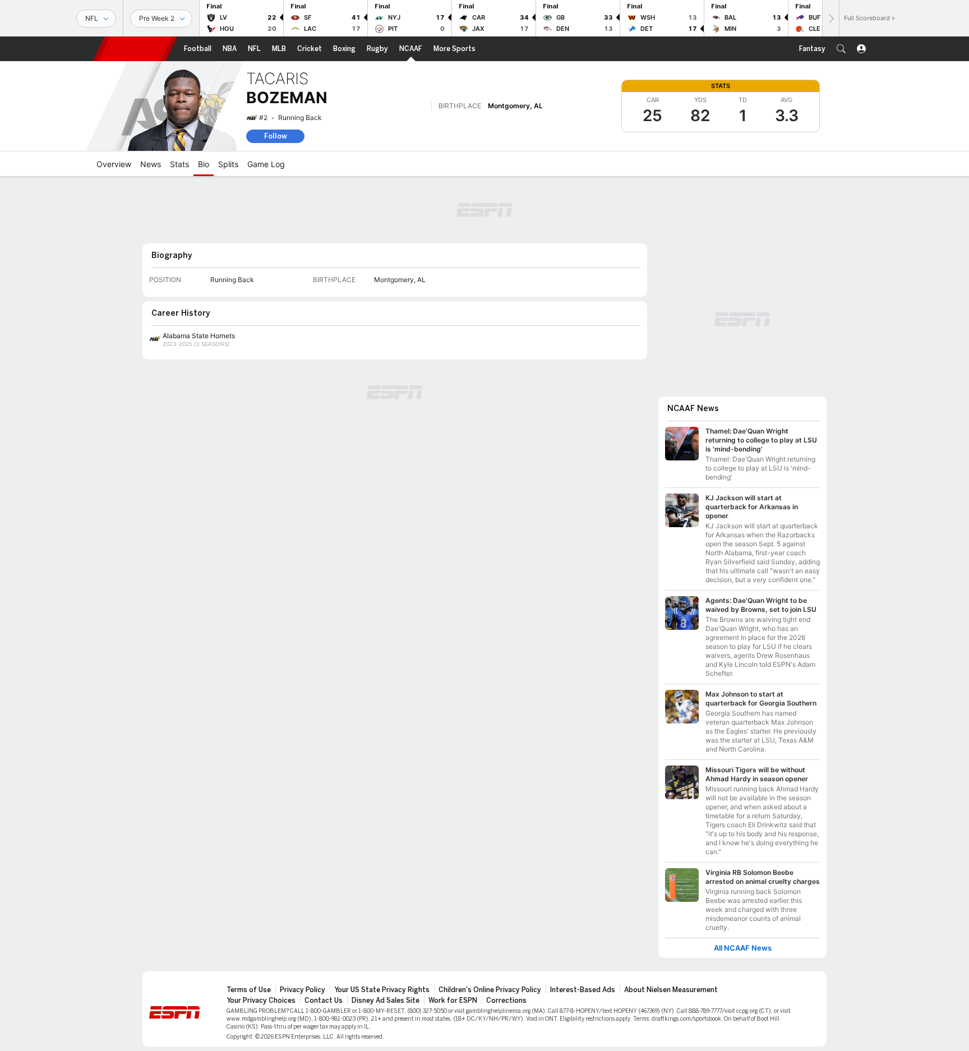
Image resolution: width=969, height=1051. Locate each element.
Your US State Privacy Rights (382, 990)
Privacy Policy (302, 990)
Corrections (506, 1000)
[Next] (830, 18)
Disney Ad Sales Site (385, 1000)
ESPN (135, 48)
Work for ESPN (452, 1000)
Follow (275, 136)
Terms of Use (249, 990)
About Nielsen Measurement (671, 990)
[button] (841, 48)
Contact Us (323, 1000)
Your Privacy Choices (261, 1000)
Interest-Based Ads (582, 990)
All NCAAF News (743, 948)
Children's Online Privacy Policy (490, 990)
